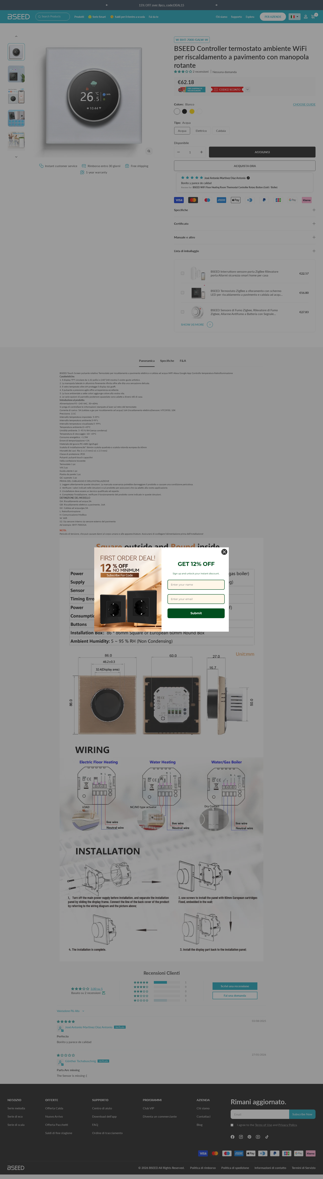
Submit (196, 613)
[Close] (224, 551)
